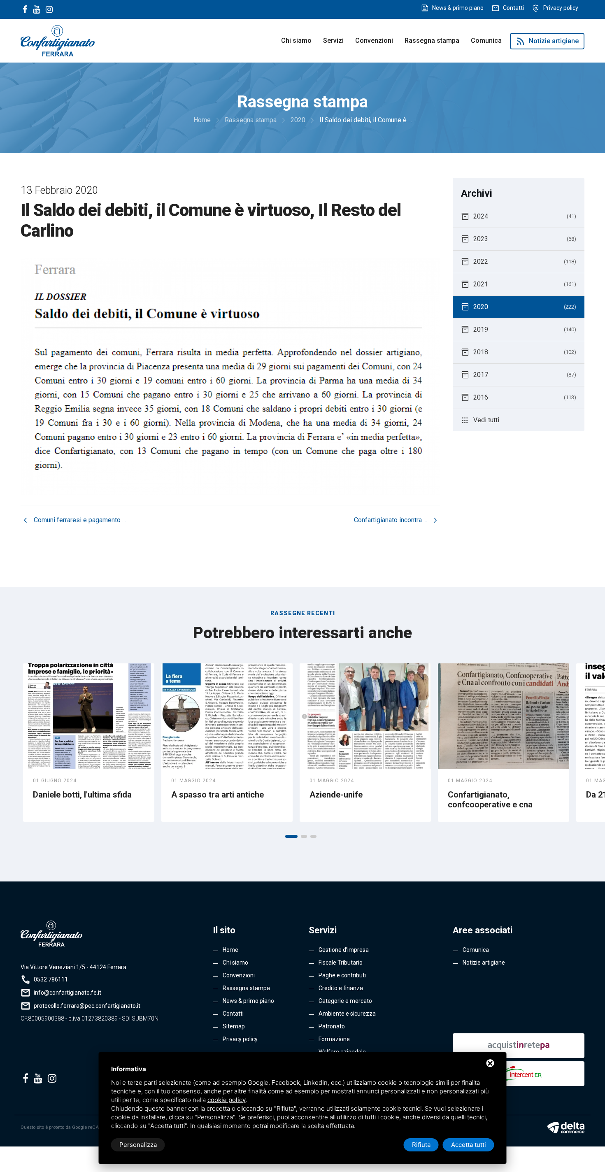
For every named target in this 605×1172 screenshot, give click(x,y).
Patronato (332, 1026)
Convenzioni (374, 40)
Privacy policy (560, 8)
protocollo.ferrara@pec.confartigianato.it (87, 1005)
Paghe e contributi (342, 975)
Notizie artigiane (547, 41)
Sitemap (234, 1026)
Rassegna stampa (432, 40)
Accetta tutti (468, 1145)
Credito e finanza (341, 988)
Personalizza (138, 1145)
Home (230, 949)
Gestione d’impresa (344, 949)
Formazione (334, 1039)
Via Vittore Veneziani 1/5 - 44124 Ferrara (73, 967)
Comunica (486, 40)
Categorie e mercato (345, 1001)
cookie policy (226, 1100)
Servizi (333, 40)
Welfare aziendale (342, 1052)
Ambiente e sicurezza (347, 1013)
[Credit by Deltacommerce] (565, 1127)
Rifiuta (421, 1145)
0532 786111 (51, 979)
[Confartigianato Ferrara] (58, 40)
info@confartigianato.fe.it (67, 992)
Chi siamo (296, 40)
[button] (291, 836)
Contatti (513, 8)
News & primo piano (458, 8)
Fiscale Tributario (341, 962)
